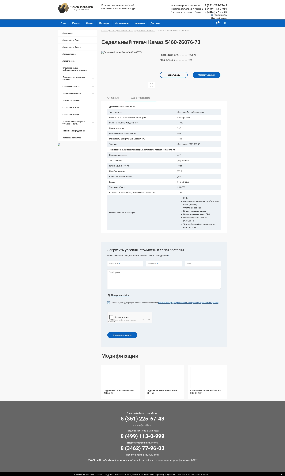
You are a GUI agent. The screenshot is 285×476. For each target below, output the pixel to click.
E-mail (189, 263)
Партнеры (104, 23)
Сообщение (114, 272)
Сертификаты (122, 23)
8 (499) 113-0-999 (216, 8)
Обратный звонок (219, 18)
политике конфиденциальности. (193, 474)
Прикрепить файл (120, 295)
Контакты (140, 23)
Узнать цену (174, 75)
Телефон (153, 263)
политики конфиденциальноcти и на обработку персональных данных (188, 303)
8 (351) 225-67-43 (216, 5)
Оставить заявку (206, 75)
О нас (63, 23)
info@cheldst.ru (220, 15)
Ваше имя (114, 263)
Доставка (155, 23)
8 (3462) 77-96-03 (216, 12)
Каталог (76, 23)
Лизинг (89, 23)
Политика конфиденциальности (142, 454)
